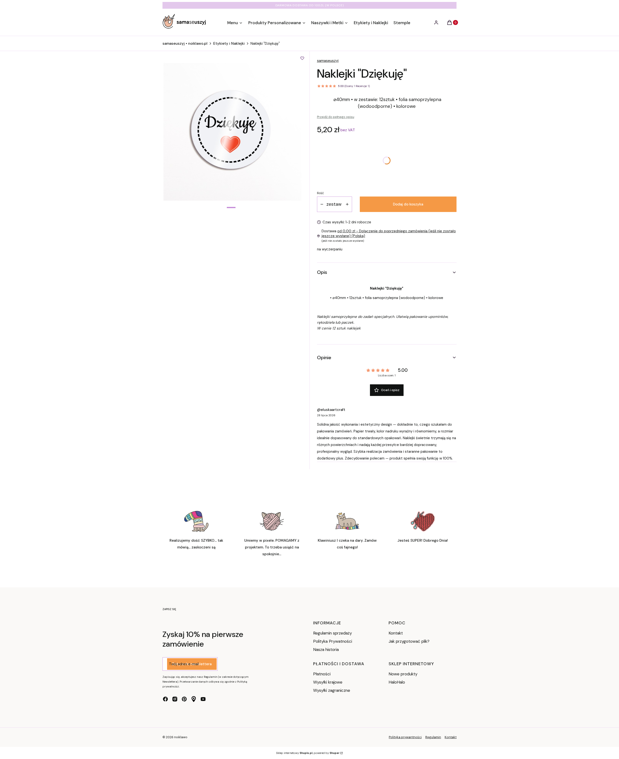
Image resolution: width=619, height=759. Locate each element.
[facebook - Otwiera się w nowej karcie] (165, 699)
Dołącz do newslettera (192, 664)
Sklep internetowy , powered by (307, 753)
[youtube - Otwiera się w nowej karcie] (203, 699)
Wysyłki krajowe (327, 682)
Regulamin (433, 737)
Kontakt (396, 633)
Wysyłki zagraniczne (331, 690)
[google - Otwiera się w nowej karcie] (194, 699)
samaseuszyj (328, 60)
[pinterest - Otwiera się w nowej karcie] (184, 699)
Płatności (322, 674)
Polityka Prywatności (332, 641)
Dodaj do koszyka (408, 204)
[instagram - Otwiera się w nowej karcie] (175, 699)
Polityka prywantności (405, 737)
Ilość (320, 193)
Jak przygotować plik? (409, 641)
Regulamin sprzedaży (332, 633)
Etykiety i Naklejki (229, 43)
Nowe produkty (403, 674)
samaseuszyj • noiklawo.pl (184, 43)
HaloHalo (397, 682)
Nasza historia (326, 649)
